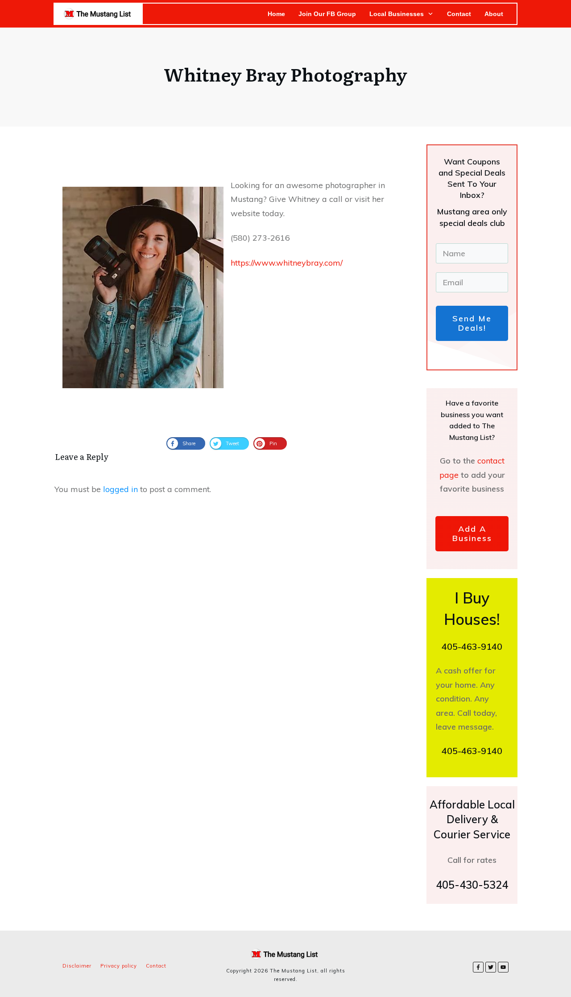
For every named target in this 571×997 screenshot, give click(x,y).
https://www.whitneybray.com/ (287, 263)
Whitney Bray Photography (285, 74)
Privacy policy (118, 966)
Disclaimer (76, 966)
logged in (120, 489)
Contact (156, 966)
